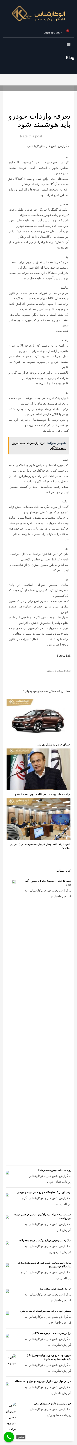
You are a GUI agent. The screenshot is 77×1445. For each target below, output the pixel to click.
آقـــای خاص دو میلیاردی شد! (53, 744)
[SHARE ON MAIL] (40, 677)
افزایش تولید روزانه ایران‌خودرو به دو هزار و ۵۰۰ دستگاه (43, 1381)
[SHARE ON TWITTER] (67, 677)
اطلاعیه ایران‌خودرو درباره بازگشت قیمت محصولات (45, 1240)
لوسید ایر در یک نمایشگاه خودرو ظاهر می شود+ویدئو (44, 1192)
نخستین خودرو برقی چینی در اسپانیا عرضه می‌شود (45, 1310)
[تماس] (9, 1437)
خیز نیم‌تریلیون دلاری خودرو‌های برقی (52, 1403)
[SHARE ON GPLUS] (53, 677)
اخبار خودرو (30, 95)
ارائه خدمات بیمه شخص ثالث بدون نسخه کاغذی (42, 794)
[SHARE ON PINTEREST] (47, 677)
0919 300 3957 (53, 32)
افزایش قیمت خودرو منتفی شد (55, 1288)
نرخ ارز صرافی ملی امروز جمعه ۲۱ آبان (51, 1333)
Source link (63, 655)
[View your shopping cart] (69, 32)
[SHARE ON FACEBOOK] (60, 677)
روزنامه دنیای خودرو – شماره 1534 (53, 1170)
